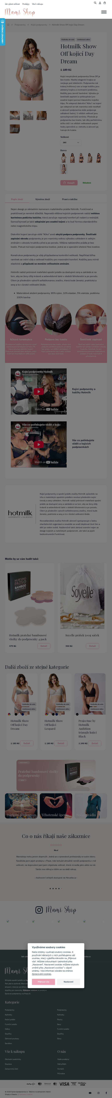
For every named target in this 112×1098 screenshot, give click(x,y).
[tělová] (26, 714)
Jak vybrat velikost (12, 4)
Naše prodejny (63, 1059)
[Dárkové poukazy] (21, 805)
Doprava (8, 1064)
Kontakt (60, 1069)
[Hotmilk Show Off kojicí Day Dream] (9, 714)
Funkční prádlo (11, 1024)
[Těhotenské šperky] (56, 805)
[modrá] (22, 714)
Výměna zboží (42, 199)
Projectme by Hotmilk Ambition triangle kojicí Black (88, 728)
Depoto (14, 1094)
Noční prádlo (10, 1019)
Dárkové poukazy (12, 1038)
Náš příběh (61, 1064)
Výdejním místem (30, 990)
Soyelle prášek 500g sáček (82, 635)
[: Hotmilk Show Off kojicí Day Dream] (21, 693)
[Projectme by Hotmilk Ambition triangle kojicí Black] (77, 714)
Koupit (71, 182)
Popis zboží (17, 199)
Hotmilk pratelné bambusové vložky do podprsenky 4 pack (28, 637)
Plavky (59, 1019)
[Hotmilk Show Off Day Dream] (31, 68)
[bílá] (12, 714)
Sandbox (8, 1043)
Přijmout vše (43, 982)
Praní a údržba (69, 199)
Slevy (59, 1038)
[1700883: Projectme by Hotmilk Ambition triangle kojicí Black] (90, 693)
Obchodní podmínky (13, 1059)
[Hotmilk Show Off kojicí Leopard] (43, 714)
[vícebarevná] (46, 714)
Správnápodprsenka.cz (19, 1092)
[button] (71, 143)
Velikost (65, 137)
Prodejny (25, 4)
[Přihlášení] (100, 3)
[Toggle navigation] (104, 12)
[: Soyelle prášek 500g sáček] (82, 595)
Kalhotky (8, 1014)
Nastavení (68, 982)
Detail (44, 646)
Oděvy (7, 1029)
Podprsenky (20, 24)
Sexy (59, 1024)
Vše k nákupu (37, 4)
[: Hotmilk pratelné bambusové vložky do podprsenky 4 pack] (30, 595)
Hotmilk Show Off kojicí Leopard (54, 724)
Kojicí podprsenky (39, 24)
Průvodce (61, 1073)
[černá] (16, 714)
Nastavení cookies (26, 1094)
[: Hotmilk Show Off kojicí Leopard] (55, 693)
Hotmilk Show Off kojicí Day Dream (20, 724)
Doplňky (8, 1034)
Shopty (7, 1094)
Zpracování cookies (41, 974)
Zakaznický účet (11, 1069)
